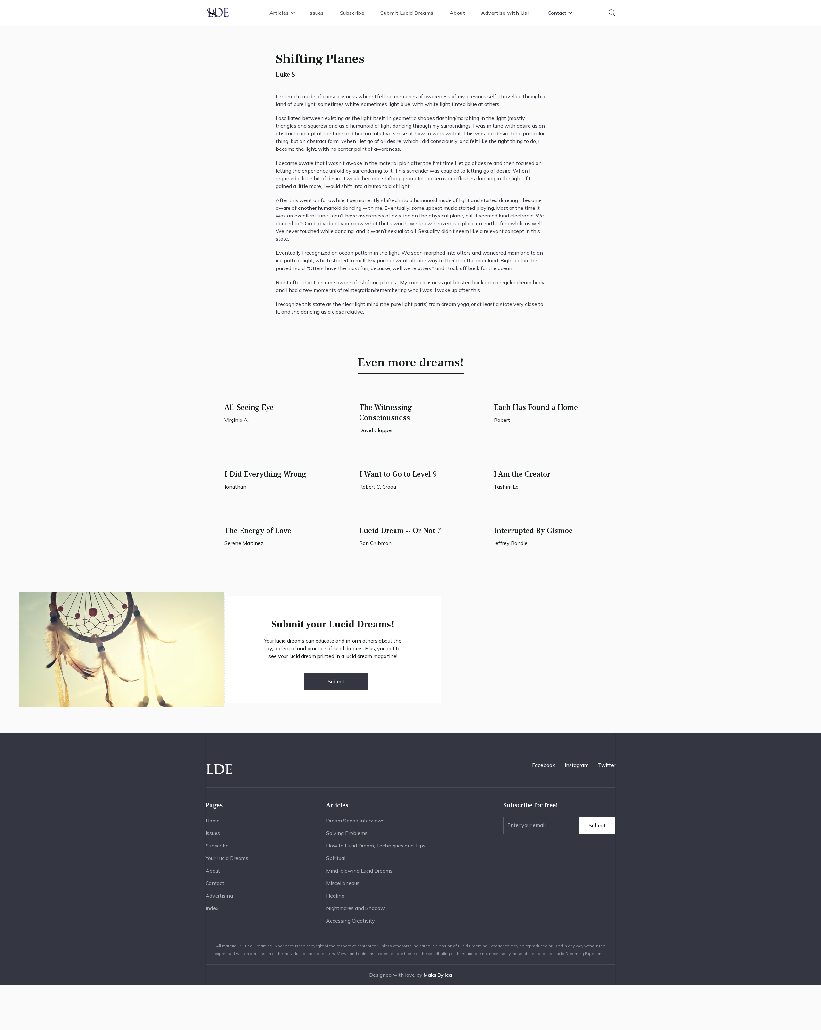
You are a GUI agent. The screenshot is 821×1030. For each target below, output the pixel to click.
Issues (316, 13)
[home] (218, 12)
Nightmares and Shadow (355, 908)
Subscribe (352, 13)
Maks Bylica (438, 975)
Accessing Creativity (350, 920)
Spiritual (335, 858)
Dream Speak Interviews (355, 820)
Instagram (576, 765)
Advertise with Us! (505, 13)
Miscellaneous (343, 883)
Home (213, 820)
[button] (282, 13)
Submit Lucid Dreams (407, 13)
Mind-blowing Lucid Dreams (359, 870)
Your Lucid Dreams (227, 858)
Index (212, 908)
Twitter (606, 765)
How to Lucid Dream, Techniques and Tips (376, 845)
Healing (335, 895)
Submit (336, 681)
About (457, 13)
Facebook (543, 765)
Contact (215, 883)
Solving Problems (347, 833)
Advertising (219, 895)
